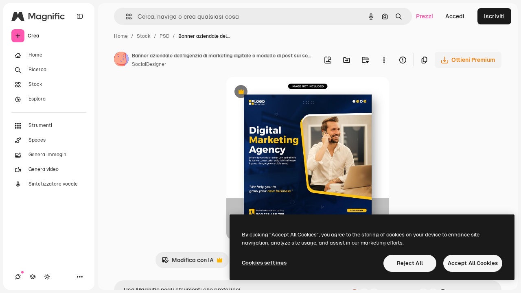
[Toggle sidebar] (79, 16)
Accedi (454, 16)
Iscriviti (494, 16)
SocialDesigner (149, 64)
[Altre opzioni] (384, 60)
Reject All (410, 263)
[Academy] (32, 276)
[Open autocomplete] (125, 16)
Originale (280, 92)
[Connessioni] (17, 276)
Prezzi (424, 16)
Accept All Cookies (473, 263)
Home (121, 36)
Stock (144, 36)
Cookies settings (264, 262)
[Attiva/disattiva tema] (47, 276)
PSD (164, 36)
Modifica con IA (188, 262)
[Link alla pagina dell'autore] (121, 60)
